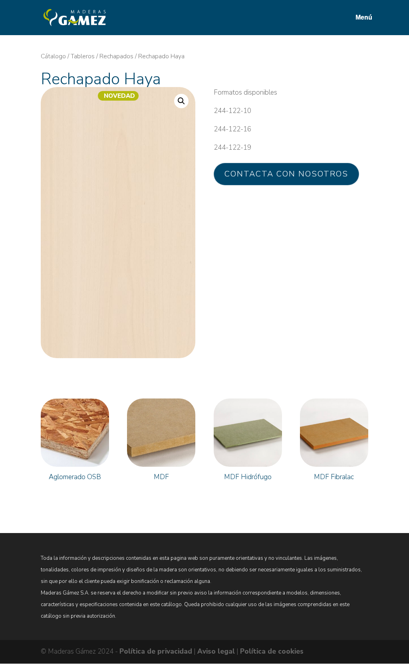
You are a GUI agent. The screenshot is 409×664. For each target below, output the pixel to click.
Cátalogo (53, 56)
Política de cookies (272, 651)
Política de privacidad (155, 651)
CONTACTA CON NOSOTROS (286, 173)
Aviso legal (216, 651)
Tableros (83, 56)
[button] (181, 101)
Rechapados (116, 56)
